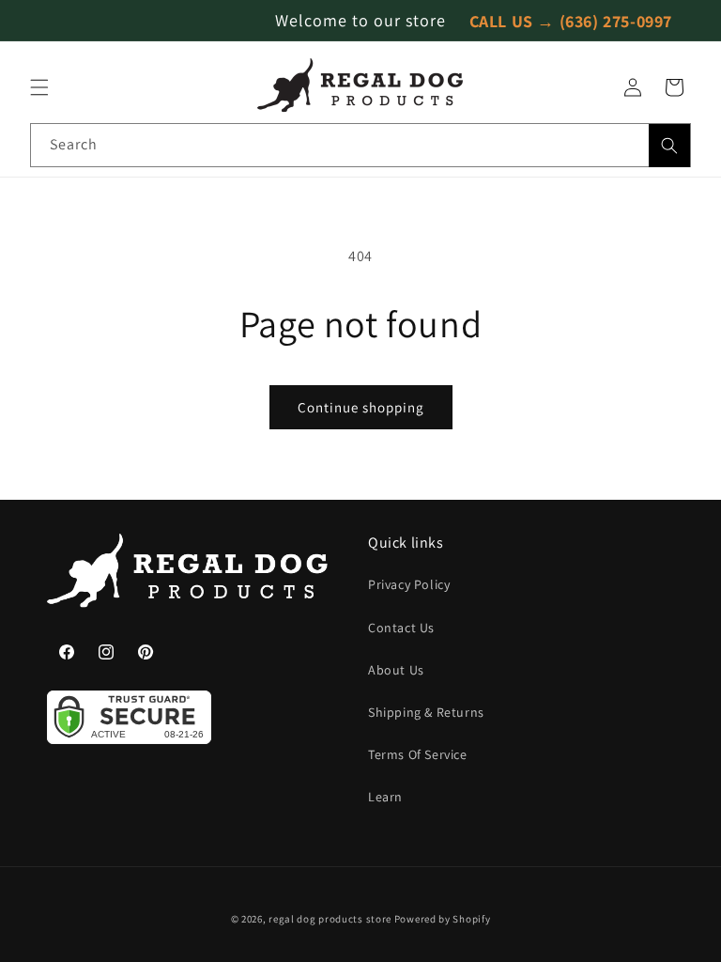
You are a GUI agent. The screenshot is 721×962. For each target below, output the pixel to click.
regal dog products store (329, 918)
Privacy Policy (409, 584)
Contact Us (401, 627)
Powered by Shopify (442, 918)
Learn (385, 796)
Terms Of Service (418, 754)
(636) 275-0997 (616, 20)
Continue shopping (361, 407)
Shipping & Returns (426, 712)
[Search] (669, 145)
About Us (396, 669)
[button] (39, 87)
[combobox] (360, 145)
